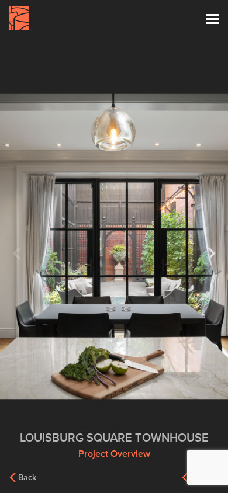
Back (27, 477)
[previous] (19, 253)
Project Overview (114, 454)
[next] (209, 253)
